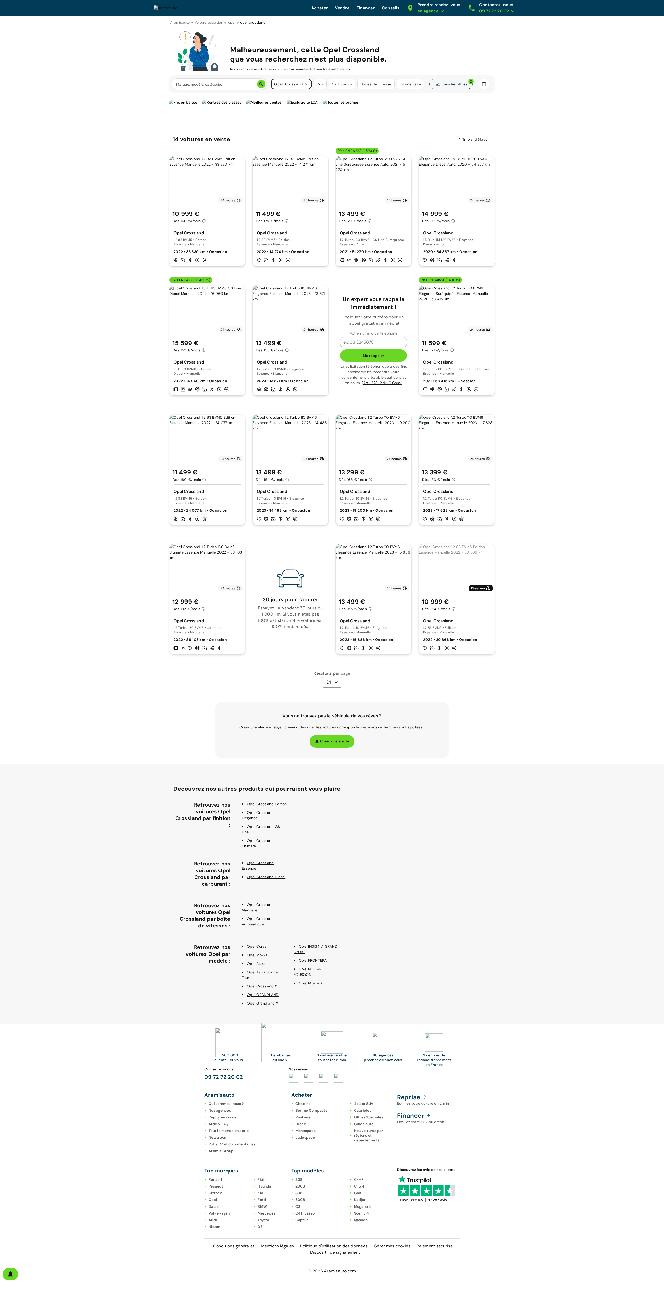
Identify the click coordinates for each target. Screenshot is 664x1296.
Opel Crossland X (262, 986)
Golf (358, 1193)
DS (260, 1226)
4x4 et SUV (364, 1103)
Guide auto (364, 1124)
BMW (262, 1206)
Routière (303, 1117)
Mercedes (266, 1213)
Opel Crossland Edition (267, 804)
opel (232, 22)
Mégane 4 (362, 1206)
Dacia (214, 1206)
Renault (215, 1179)
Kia (260, 1193)
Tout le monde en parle (229, 1130)
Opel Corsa (257, 946)
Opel (213, 1199)
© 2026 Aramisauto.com (332, 1271)
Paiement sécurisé (435, 1246)
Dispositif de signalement (335, 1252)
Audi (213, 1220)
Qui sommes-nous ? (226, 1103)
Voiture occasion (209, 22)
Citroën (215, 1193)
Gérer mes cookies (392, 1246)
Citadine (303, 1103)
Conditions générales (234, 1246)
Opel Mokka (257, 955)
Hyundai (265, 1186)
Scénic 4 (361, 1213)
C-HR (359, 1179)
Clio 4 (359, 1186)
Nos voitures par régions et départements (368, 1135)
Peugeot (216, 1186)
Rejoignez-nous (222, 1117)
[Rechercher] (261, 84)
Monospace (305, 1130)
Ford (262, 1199)
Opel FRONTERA (313, 960)
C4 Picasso (305, 1213)
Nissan (214, 1226)
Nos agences (220, 1110)
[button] (306, 84)
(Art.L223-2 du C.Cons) (382, 382)
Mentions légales (277, 1246)
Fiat (261, 1179)
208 (299, 1179)
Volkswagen (219, 1213)
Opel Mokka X (311, 983)
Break (300, 1124)
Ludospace (305, 1137)
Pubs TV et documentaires (232, 1144)
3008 (300, 1199)
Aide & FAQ (219, 1124)
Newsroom (218, 1137)
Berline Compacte (311, 1110)
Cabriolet (362, 1110)
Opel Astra (256, 963)
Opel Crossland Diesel (266, 877)
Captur (301, 1220)
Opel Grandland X (262, 1003)
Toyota (263, 1220)
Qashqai (361, 1220)
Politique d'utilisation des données (334, 1246)
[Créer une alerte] (10, 1274)
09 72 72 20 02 (223, 1077)
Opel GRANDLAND (263, 994)
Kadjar (360, 1199)
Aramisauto (180, 22)
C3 (297, 1206)
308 (299, 1193)
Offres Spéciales (368, 1117)
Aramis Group (221, 1151)
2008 (300, 1186)
